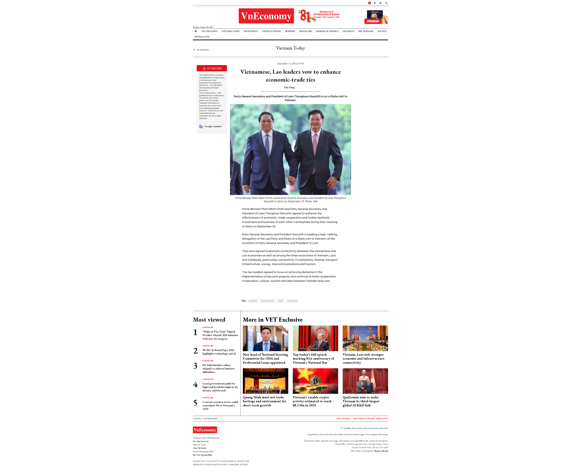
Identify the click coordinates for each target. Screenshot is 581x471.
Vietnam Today (231, 31)
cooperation (253, 301)
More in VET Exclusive (273, 319)
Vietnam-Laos (292, 301)
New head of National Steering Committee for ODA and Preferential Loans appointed (265, 358)
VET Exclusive (209, 31)
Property (348, 31)
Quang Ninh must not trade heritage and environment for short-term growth (264, 401)
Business (290, 31)
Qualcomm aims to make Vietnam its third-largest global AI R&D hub (361, 401)
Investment (251, 31)
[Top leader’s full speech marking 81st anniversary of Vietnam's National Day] (315, 338)
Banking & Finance (327, 31)
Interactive (201, 36)
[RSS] (380, 3)
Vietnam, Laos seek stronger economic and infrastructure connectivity (363, 358)
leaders (280, 301)
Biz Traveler (366, 31)
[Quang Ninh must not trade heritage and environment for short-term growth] (265, 380)
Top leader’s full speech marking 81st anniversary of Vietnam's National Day (313, 358)
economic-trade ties (267, 301)
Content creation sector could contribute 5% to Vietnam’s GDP (220, 405)
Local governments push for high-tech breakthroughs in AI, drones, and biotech (220, 387)
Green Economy (271, 31)
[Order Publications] (376, 16)
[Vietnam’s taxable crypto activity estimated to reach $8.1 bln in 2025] (315, 380)
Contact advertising (205, 418)
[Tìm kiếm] (386, 3)
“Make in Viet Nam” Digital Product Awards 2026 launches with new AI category (220, 335)
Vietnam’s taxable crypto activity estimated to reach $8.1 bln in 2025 (312, 401)
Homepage (203, 49)
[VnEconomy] (369, 3)
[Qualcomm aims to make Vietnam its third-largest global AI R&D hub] (365, 380)
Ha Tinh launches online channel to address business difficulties (219, 368)
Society (382, 31)
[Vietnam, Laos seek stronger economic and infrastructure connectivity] (365, 338)
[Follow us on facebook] (374, 3)
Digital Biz (305, 31)
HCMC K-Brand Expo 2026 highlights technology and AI (219, 351)
